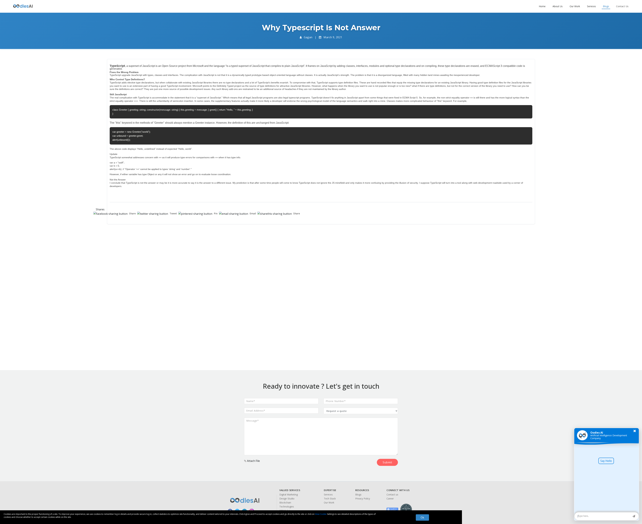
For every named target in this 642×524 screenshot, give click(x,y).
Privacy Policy (362, 498)
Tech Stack (330, 498)
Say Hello (606, 461)
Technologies (286, 506)
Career (390, 498)
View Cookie (321, 514)
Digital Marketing (288, 494)
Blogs (358, 494)
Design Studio (286, 498)
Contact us (392, 494)
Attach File (253, 461)
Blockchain (285, 502)
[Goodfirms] (392, 509)
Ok (422, 517)
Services (328, 494)
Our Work (329, 502)
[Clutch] (406, 509)
